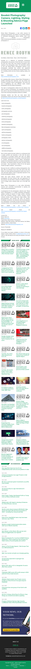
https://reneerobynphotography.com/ (10, 76)
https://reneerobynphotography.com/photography (14, 98)
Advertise (22, 665)
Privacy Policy (14, 665)
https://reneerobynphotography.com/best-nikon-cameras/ (15, 207)
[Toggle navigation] (23, 5)
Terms (7, 665)
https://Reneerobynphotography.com (14, 224)
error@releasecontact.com (22, 233)
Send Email (6, 218)
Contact (15, 667)
